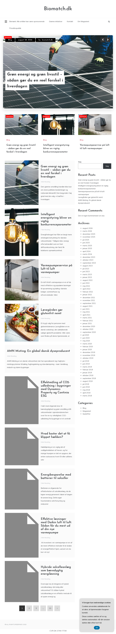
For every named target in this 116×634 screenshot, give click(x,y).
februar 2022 (88, 280)
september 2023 (89, 251)
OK (97, 628)
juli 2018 (86, 373)
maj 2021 (86, 300)
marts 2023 (87, 263)
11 (50, 597)
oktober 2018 (88, 364)
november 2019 (89, 344)
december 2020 (89, 315)
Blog (10, 40)
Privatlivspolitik (15, 28)
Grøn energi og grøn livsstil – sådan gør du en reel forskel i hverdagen (21, 137)
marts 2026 (87, 220)
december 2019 (89, 341)
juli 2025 (86, 228)
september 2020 (89, 321)
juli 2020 (86, 323)
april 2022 (86, 277)
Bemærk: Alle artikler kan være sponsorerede (27, 21)
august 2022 (88, 269)
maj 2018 (86, 378)
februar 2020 (88, 335)
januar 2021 (87, 312)
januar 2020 (87, 338)
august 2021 (88, 295)
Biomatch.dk (58, 8)
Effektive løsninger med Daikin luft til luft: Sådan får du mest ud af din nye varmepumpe (56, 514)
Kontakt (70, 21)
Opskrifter (86, 402)
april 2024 (86, 240)
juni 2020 (86, 326)
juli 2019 (86, 349)
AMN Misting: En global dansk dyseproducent (38, 339)
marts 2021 (87, 306)
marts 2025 (87, 234)
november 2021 (89, 289)
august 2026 (88, 217)
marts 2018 (87, 384)
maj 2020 (86, 329)
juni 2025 (86, 231)
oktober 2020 (88, 318)
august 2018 (88, 370)
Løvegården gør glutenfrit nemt (90, 186)
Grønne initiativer (55, 21)
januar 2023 (87, 266)
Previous (102, 39)
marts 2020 (87, 332)
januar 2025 (87, 237)
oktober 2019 (88, 347)
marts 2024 (87, 243)
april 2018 (86, 381)
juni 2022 (86, 272)
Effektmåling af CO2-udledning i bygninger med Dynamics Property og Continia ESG (56, 377)
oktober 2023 (88, 248)
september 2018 (89, 367)
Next (108, 39)
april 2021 (86, 303)
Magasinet (87, 399)
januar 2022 (87, 283)
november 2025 (89, 225)
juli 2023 (86, 257)
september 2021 (89, 292)
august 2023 (88, 254)
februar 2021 (88, 309)
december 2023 (89, 245)
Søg (79, 150)
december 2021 (89, 286)
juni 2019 (86, 352)
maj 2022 (86, 274)
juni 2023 (86, 260)
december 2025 (89, 222)
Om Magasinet (83, 21)
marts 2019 (87, 355)
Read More (104, 83)
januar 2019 (87, 361)
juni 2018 (86, 375)
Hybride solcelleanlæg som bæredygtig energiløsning (56, 559)
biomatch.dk (46, 40)
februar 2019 (88, 358)
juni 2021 (86, 297)
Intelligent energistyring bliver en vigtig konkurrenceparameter (39, 84)
